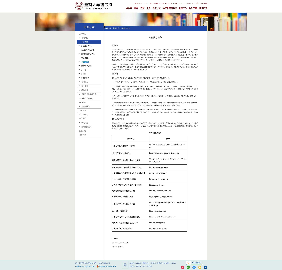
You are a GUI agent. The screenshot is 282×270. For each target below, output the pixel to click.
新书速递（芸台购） (86, 98)
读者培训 (83, 74)
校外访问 (203, 8)
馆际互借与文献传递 (88, 94)
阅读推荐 (84, 86)
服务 (148, 8)
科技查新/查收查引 (86, 66)
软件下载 (193, 8)
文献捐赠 (82, 110)
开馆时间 (82, 34)
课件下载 (83, 70)
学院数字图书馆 (170, 8)
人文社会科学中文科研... (88, 50)
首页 (130, 8)
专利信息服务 (85, 62)
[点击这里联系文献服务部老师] (199, 267)
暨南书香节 (85, 106)
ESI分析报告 (85, 58)
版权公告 (82, 131)
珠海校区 (157, 8)
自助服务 (84, 82)
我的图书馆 (202, 3)
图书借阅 (84, 38)
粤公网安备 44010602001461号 (107, 266)
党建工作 (183, 8)
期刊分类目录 (85, 78)
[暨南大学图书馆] (93, 6)
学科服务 (85, 42)
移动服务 (84, 90)
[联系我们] (194, 267)
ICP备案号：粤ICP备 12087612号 (84, 266)
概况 (136, 8)
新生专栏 (82, 119)
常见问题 (84, 123)
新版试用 (189, 3)
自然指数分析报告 (86, 46)
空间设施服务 (86, 127)
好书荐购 (82, 102)
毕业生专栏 (83, 115)
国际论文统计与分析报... (88, 54)
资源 (142, 8)
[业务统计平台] (205, 267)
